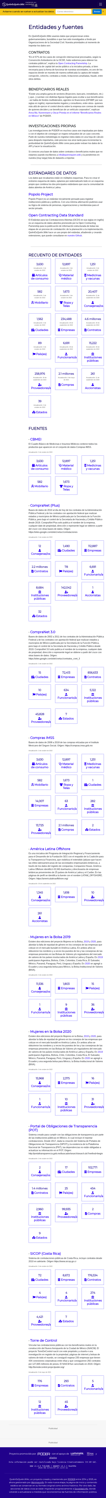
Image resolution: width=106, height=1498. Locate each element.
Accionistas (93, 388)
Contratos (94, 330)
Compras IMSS (42, 738)
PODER (71, 1479)
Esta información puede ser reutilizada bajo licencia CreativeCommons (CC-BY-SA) (52, 1462)
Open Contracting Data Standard (56, 215)
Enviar (97, 11)
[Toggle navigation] (100, 4)
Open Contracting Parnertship (72, 63)
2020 (93, 941)
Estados (41, 412)
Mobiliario (41, 302)
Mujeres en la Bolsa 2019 (50, 937)
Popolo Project (41, 194)
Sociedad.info (81, 1489)
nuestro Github (74, 235)
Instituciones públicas (93, 359)
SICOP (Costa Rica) (45, 1254)
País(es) (41, 354)
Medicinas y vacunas (93, 277)
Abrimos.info (37, 1482)
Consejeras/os (93, 306)
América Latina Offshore (50, 849)
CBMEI (35, 439)
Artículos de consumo (39, 277)
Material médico (67, 277)
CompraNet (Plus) (45, 505)
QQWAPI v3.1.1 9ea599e (64, 1466)
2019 (86, 941)
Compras (67, 384)
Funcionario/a (67, 357)
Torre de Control (43, 1340)
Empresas (67, 330)
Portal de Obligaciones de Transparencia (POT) (63, 1128)
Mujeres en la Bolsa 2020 (50, 1032)
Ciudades (41, 330)
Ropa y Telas (68, 304)
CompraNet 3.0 (42, 632)
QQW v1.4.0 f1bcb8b (40, 1466)
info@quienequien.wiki (69, 155)
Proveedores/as (41, 388)
